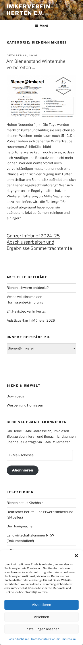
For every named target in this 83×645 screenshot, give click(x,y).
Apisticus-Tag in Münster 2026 (31, 320)
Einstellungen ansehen (42, 629)
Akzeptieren (41, 605)
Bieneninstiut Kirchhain (25, 503)
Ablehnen (41, 617)
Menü (44, 26)
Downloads (15, 396)
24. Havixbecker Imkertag (26, 311)
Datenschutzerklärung (45, 639)
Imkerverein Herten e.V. (28, 9)
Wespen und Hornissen (25, 405)
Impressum (69, 639)
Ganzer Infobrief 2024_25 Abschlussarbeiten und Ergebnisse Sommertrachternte (39, 242)
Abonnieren (22, 470)
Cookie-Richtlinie (18, 639)
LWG (10, 550)
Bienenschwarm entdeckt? (28, 288)
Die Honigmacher (20, 526)
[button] (76, 555)
